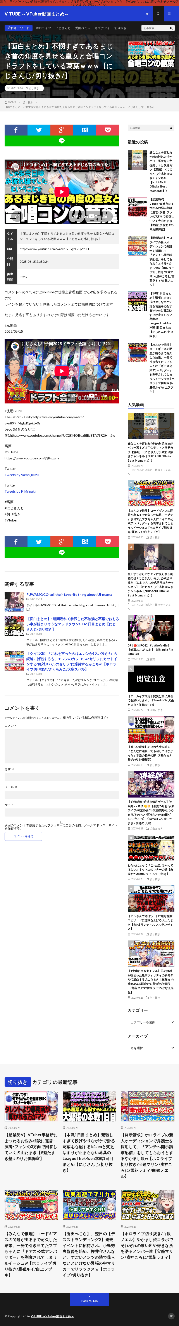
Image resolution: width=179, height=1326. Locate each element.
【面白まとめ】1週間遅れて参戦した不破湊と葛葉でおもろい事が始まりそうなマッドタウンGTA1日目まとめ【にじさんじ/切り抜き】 (72, 624)
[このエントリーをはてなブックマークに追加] (84, 130)
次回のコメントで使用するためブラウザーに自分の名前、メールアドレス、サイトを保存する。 (61, 827)
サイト (9, 804)
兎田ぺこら (82, 28)
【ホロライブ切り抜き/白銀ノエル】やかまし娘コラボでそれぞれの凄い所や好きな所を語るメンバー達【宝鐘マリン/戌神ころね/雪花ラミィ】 (147, 1245)
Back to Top (89, 1301)
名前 (9, 769)
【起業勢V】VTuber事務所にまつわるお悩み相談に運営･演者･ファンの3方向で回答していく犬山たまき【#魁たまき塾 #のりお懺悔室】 (31, 1146)
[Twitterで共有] (39, 130)
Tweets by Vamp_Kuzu (22, 475)
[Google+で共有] (61, 130)
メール (11, 787)
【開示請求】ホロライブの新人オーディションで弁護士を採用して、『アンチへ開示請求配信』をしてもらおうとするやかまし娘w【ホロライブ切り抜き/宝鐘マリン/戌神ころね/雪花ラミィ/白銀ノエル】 (147, 1155)
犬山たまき (156, 710)
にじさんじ (63, 28)
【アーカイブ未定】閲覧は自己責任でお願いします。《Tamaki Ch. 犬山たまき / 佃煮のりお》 (151, 700)
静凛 (152, 659)
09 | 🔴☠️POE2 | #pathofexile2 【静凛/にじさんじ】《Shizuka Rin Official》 (150, 650)
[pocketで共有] (107, 130)
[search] (171, 28)
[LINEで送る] (62, 141)
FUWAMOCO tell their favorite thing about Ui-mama (69, 594)
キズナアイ (102, 28)
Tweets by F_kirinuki (20, 491)
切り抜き (120, 28)
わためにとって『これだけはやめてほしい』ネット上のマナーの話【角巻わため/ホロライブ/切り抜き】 (150, 870)
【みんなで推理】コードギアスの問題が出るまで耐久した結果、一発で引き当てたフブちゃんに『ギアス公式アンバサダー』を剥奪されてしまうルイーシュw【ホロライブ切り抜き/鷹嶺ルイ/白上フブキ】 (31, 1254)
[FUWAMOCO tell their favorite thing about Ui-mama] (14, 602)
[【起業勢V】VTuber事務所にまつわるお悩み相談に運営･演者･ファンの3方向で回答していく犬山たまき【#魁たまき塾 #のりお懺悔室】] (137, 207)
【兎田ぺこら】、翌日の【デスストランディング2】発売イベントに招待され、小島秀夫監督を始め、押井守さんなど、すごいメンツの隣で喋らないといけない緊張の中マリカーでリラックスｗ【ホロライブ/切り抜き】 (89, 1254)
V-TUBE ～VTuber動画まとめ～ (52, 1316)
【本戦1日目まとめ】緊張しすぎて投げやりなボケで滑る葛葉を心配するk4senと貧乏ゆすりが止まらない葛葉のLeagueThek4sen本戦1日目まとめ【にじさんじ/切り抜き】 (161, 315)
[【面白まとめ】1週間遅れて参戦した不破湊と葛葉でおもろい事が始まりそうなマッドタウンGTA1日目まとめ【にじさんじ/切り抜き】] (14, 626)
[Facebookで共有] (16, 130)
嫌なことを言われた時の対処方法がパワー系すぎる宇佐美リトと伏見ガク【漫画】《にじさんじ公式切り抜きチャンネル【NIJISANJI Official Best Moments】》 (150, 452)
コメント (11, 725)
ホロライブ (43, 28)
